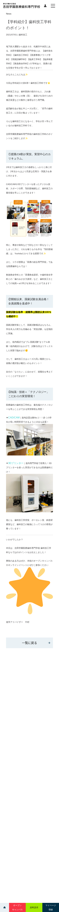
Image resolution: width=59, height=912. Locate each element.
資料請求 (34, 907)
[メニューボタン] (53, 6)
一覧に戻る (29, 643)
